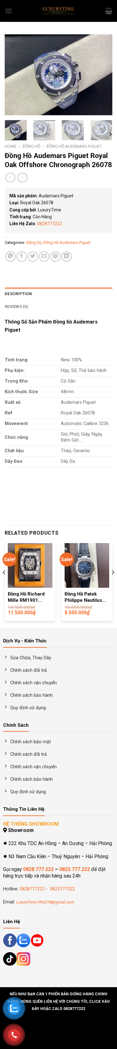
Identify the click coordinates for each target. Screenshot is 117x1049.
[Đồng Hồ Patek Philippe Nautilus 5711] (87, 565)
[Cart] (108, 11)
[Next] (102, 75)
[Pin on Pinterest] (55, 256)
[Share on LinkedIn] (66, 256)
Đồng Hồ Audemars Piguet (74, 146)
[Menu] (8, 10)
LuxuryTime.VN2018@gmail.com (45, 902)
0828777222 (49, 223)
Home (10, 146)
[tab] (58, 294)
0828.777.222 (38, 869)
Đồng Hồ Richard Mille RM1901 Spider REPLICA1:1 (29, 597)
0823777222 (62, 889)
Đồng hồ (31, 146)
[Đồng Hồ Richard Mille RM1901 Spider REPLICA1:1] (30, 565)
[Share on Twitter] (33, 256)
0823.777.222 (74, 869)
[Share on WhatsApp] (10, 256)
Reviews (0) (16, 306)
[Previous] (14, 75)
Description (18, 293)
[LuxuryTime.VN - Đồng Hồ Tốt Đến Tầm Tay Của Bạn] (58, 11)
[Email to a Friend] (44, 256)
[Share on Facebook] (22, 256)
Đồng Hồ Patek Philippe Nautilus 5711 (83, 597)
